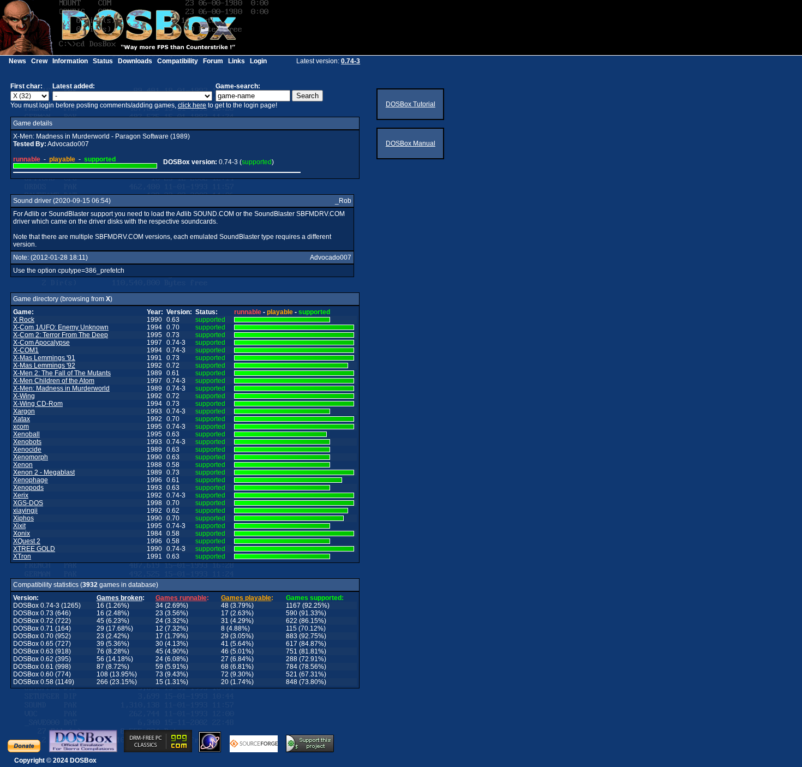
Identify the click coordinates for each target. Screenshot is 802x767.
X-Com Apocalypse (41, 342)
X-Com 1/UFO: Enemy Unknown (61, 327)
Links (236, 61)
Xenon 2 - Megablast (44, 472)
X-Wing (24, 396)
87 (100, 666)
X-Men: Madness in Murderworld (61, 388)
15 (159, 682)
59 (159, 666)
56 (100, 659)
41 (225, 644)
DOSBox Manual (410, 143)
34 (159, 605)
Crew (39, 61)
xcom (21, 426)
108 (102, 674)
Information (70, 61)
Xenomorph (30, 457)
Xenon (23, 465)
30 (159, 644)
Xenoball (26, 434)
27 (225, 659)
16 (100, 605)
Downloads (135, 61)
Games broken (119, 598)
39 (100, 644)
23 (159, 613)
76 (100, 651)
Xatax (21, 419)
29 (100, 628)
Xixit (19, 526)
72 (225, 674)
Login (258, 61)
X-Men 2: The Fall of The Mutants (62, 373)
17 (225, 613)
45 (100, 621)
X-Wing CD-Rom (38, 404)
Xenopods (28, 488)
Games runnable (181, 598)
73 (159, 674)
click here (192, 105)
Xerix (20, 495)
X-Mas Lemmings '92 (44, 365)
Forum (213, 61)
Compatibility (177, 61)
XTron (22, 556)
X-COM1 (26, 350)
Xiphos (23, 518)
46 (225, 651)
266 (102, 682)
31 (225, 621)
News (17, 61)
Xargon (24, 411)
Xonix (21, 533)
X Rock (23, 319)
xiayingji (25, 510)
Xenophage (30, 480)
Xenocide (27, 449)
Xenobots (27, 442)
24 (159, 621)
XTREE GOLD (34, 549)
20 (225, 682)
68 (225, 666)
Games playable (246, 598)
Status (103, 61)
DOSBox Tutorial (410, 104)
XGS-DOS (28, 503)
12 (159, 628)
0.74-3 (350, 61)
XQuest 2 (26, 541)
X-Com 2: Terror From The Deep (60, 335)
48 (225, 605)
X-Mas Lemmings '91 (44, 358)
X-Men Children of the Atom (53, 381)
